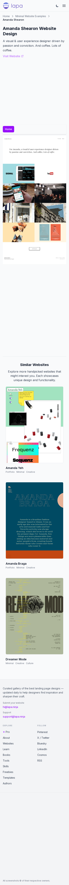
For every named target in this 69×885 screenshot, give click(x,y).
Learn (6, 749)
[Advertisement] (34, 310)
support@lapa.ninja (14, 716)
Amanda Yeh (14, 468)
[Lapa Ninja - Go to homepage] (13, 5)
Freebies (8, 771)
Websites (8, 743)
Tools (6, 760)
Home (6, 16)
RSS (39, 760)
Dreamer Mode (16, 659)
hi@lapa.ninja (10, 706)
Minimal (20, 472)
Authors (7, 783)
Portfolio (10, 472)
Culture (29, 663)
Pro (8, 731)
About (6, 737)
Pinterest (42, 732)
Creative (30, 472)
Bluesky (42, 743)
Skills (6, 766)
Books (6, 754)
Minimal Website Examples (30, 16)
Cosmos (42, 754)
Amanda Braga (16, 563)
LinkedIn (42, 749)
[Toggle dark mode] (57, 5)
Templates (9, 777)
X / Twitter (43, 737)
